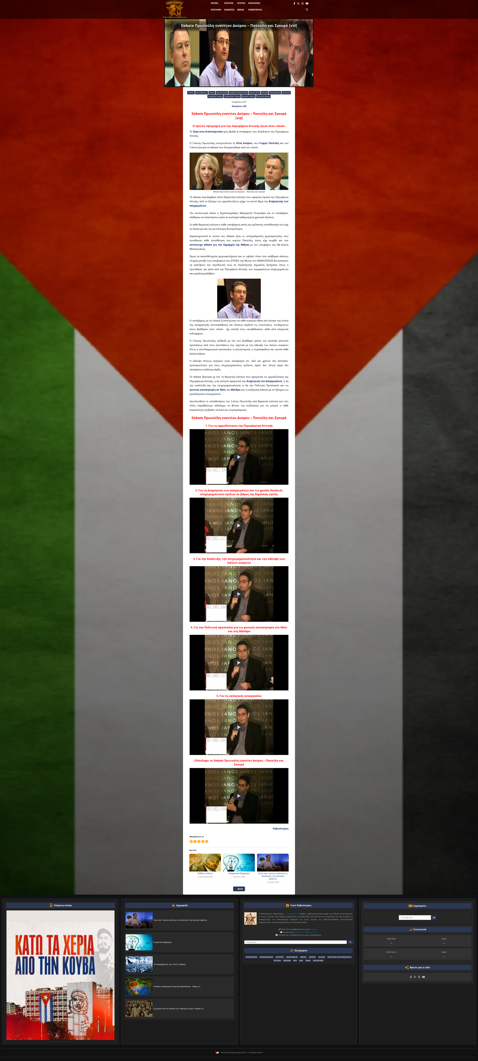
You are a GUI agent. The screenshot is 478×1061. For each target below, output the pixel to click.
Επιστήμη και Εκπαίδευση (339, 957)
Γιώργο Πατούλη (269, 143)
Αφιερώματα (292, 957)
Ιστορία (241, 3)
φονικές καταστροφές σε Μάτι (208, 389)
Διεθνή (312, 957)
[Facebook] (294, 3)
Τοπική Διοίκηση (263, 96)
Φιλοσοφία (254, 3)
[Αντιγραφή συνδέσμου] (202, 841)
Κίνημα (287, 960)
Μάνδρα (236, 389)
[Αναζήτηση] (307, 9)
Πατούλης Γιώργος (215, 96)
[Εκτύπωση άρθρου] (206, 841)
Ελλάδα (321, 957)
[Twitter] (298, 3)
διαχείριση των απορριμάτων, (265, 381)
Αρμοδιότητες (222, 93)
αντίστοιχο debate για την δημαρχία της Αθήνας (219, 244)
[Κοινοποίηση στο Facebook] (191, 841)
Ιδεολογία (286, 93)
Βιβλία (240, 9)
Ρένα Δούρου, (244, 143)
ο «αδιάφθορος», (292, 914)
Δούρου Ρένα (254, 93)
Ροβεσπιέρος (255, 9)
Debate (212, 93)
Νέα (301, 960)
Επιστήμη (216, 9)
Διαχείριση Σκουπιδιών (238, 93)
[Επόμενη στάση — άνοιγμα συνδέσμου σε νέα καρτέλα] (60, 975)
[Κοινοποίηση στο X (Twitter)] (195, 841)
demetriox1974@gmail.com (305, 932)
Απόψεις (228, 3)
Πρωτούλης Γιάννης (232, 96)
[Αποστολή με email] (199, 841)
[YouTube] (307, 3)
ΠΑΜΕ (308, 960)
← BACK (239, 889)
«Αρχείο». (314, 929)
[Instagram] (302, 3)
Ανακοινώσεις (266, 957)
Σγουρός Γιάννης (248, 96)
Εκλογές (265, 93)
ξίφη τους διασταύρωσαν (208, 131)
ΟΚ (434, 917)
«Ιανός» (191, 93)
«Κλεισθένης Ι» (201, 93)
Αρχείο (214, 3)
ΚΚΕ (244, 106)
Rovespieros (237, 106)
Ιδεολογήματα (275, 93)
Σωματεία (229, 9)
